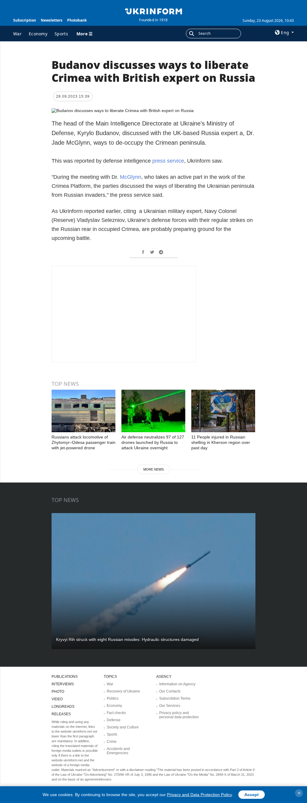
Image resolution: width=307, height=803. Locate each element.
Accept (251, 794)
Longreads (63, 706)
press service (167, 161)
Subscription (24, 20)
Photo (58, 691)
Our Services (169, 706)
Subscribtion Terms (174, 698)
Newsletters (51, 20)
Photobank (77, 20)
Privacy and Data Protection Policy (199, 794)
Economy (38, 34)
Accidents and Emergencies (118, 751)
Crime (112, 742)
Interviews (63, 684)
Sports (61, 34)
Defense (114, 720)
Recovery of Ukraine (123, 691)
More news (153, 469)
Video (57, 699)
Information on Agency (177, 684)
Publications (65, 677)
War (17, 34)
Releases (61, 714)
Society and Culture (123, 727)
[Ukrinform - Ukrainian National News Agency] (153, 10)
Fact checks (116, 713)
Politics (112, 698)
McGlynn (130, 177)
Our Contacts (169, 691)
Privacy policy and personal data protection (179, 715)
